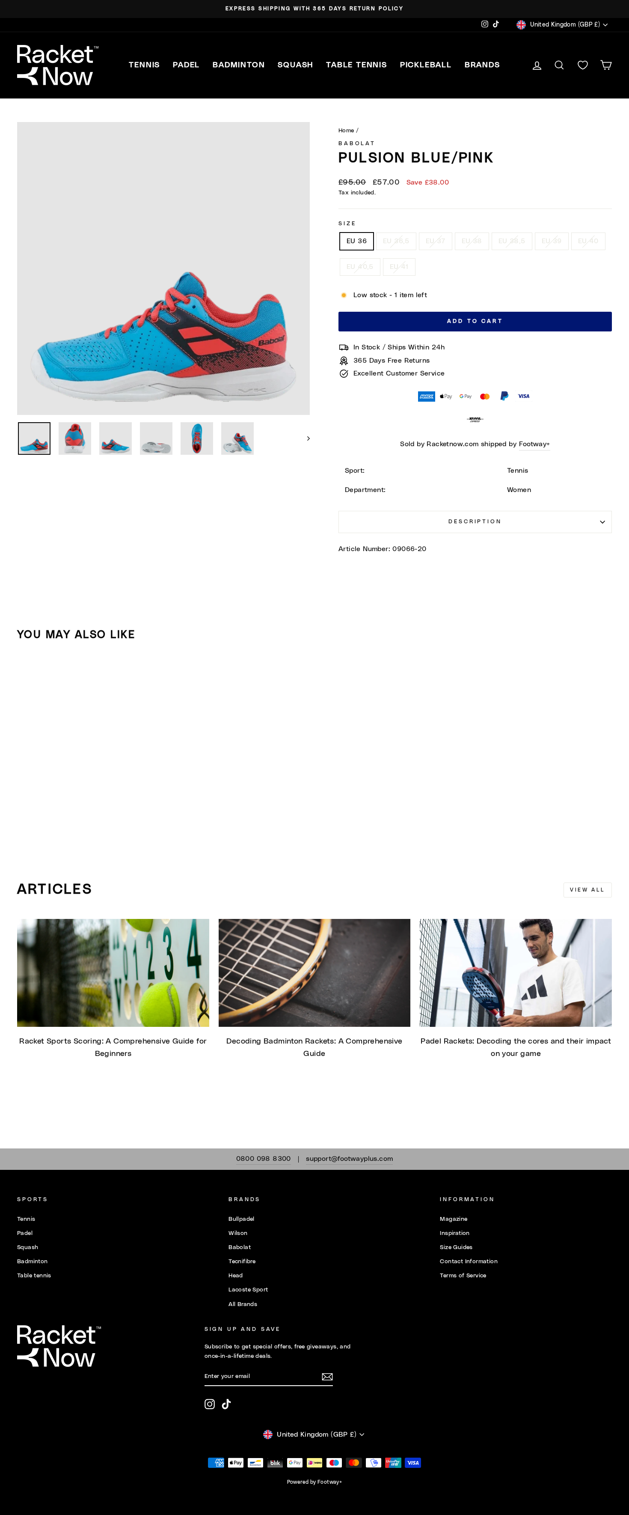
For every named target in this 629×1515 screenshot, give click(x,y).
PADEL (186, 65)
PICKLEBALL (426, 65)
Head (235, 1276)
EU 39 (552, 241)
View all (587, 889)
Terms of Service (463, 1276)
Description (474, 522)
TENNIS (144, 65)
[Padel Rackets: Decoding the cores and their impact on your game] (516, 973)
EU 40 (588, 241)
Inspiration (454, 1233)
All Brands (242, 1304)
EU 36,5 (396, 241)
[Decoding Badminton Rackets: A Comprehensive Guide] (315, 973)
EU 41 (399, 266)
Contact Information (469, 1261)
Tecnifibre (241, 1261)
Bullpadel (241, 1219)
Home (346, 131)
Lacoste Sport (248, 1290)
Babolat (357, 143)
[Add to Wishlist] (27, 672)
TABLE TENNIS (356, 65)
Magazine (453, 1219)
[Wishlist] (583, 65)
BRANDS (482, 65)
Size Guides (456, 1247)
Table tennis (34, 1276)
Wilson (237, 1233)
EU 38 (472, 241)
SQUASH (295, 65)
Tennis (26, 1219)
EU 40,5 (360, 266)
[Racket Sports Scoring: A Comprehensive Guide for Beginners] (113, 973)
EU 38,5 (511, 241)
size (347, 224)
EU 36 (357, 241)
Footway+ (534, 444)
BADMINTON (239, 65)
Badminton (32, 1261)
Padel (25, 1233)
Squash (27, 1247)
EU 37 (435, 241)
